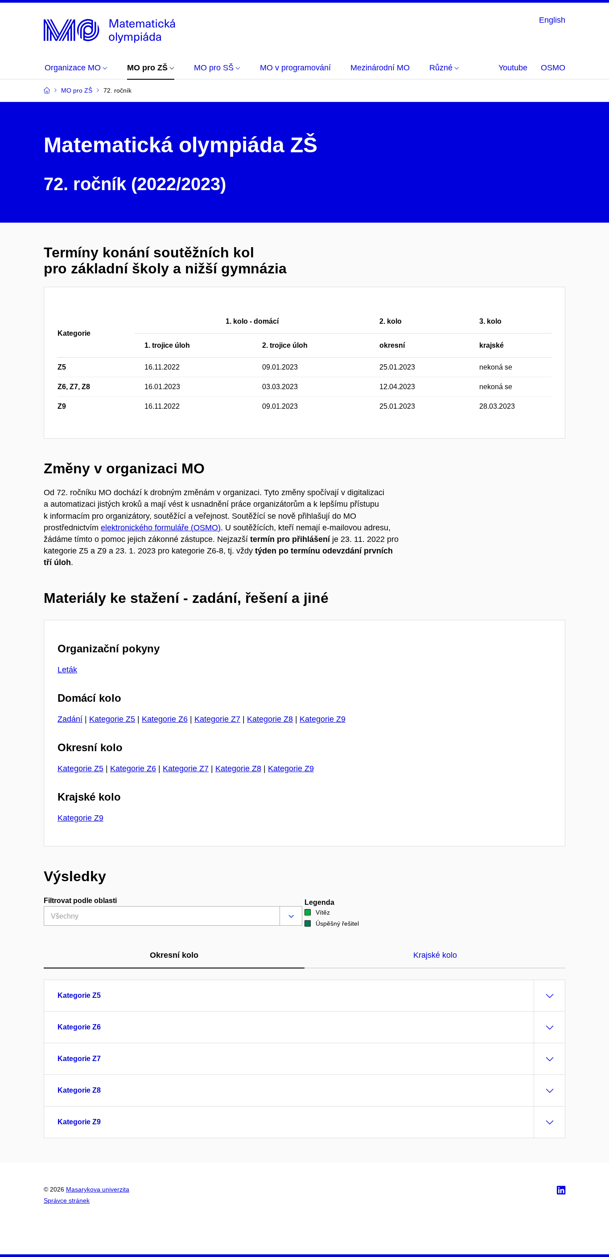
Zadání (70, 719)
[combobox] (173, 916)
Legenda (319, 902)
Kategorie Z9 (323, 719)
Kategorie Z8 (270, 719)
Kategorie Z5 (112, 719)
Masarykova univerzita (97, 1189)
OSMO (553, 67)
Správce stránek (67, 1200)
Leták (67, 669)
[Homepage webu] (112, 28)
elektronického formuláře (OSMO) (161, 527)
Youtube (512, 67)
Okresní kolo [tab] (174, 955)
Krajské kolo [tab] (435, 955)
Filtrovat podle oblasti (80, 900)
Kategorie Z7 (217, 719)
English (552, 20)
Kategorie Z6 (165, 719)
